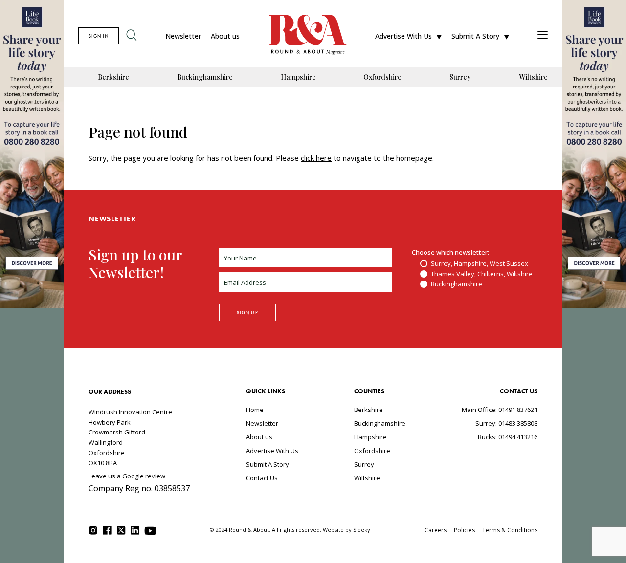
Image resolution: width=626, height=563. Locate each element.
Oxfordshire (382, 77)
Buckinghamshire (205, 77)
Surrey (460, 77)
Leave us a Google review (127, 476)
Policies (464, 530)
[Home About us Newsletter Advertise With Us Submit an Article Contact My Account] (542, 36)
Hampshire (298, 77)
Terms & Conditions (509, 530)
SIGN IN (99, 36)
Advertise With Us (403, 36)
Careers (436, 530)
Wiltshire (533, 77)
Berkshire (113, 77)
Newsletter (183, 36)
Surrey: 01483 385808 (506, 423)
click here (316, 158)
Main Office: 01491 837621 (499, 409)
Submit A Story (475, 36)
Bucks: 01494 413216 (507, 437)
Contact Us (262, 478)
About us (225, 36)
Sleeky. (362, 529)
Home (255, 409)
